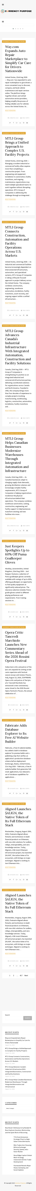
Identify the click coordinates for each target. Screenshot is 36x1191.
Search (7, 1015)
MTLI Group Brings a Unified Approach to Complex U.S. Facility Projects (17, 146)
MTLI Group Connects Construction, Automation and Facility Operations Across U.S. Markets (17, 1058)
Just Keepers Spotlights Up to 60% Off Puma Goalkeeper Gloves (17, 554)
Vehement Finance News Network (14, 41)
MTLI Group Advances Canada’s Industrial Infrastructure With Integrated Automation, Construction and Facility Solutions (18, 347)
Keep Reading (10, 110)
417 (21, 975)
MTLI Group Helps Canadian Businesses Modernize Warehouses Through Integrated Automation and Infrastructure (17, 455)
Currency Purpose (20, 1183)
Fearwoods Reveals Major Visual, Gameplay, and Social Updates (22, 1168)
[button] (3, 4)
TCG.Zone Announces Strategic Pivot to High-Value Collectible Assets (22, 1139)
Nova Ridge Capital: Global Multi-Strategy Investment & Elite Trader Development (23, 1158)
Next (26, 975)
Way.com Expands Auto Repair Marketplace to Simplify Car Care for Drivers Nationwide (18, 59)
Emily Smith (25, 118)
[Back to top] (34, 1189)
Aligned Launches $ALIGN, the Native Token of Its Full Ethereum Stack (18, 817)
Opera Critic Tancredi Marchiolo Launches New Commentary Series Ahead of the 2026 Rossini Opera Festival (17, 646)
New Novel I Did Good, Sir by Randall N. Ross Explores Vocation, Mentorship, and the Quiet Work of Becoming (18, 1130)
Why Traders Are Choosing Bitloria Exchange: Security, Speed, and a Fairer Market (22, 1148)
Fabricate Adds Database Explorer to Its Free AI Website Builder (17, 733)
